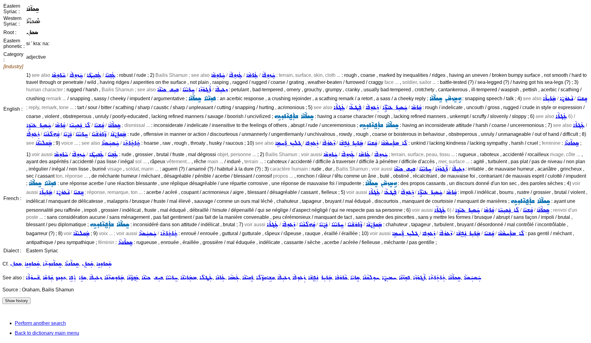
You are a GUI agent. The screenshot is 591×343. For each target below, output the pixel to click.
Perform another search (40, 323)
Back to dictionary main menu (47, 333)
